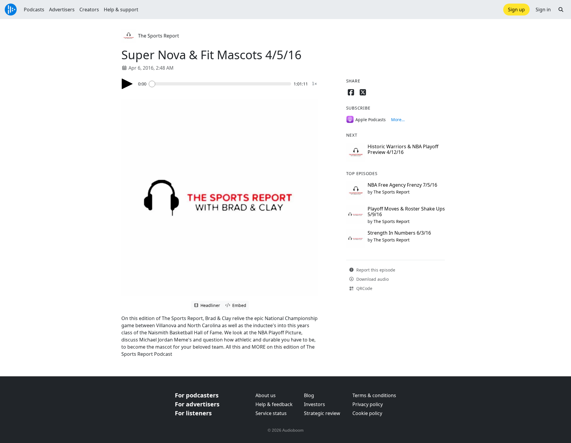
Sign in (543, 9)
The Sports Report (158, 35)
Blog (309, 395)
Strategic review (322, 413)
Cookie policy (367, 413)
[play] (127, 84)
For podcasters (197, 395)
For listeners (193, 413)
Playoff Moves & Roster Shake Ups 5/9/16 (406, 211)
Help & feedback (274, 404)
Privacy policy (367, 404)
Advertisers (62, 9)
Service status (271, 413)
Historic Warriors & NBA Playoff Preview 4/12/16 (403, 149)
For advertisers (197, 404)
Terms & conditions (374, 395)
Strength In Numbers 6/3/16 (399, 233)
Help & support (121, 9)
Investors (314, 404)
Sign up (516, 9)
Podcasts (34, 9)
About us (265, 395)
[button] (561, 9)
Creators (89, 9)
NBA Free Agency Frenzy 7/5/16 (402, 185)
